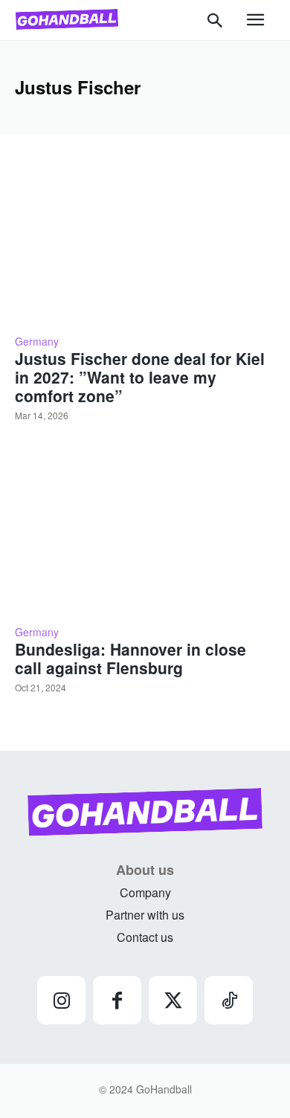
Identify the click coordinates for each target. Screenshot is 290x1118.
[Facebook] (117, 1000)
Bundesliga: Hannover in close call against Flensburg (130, 658)
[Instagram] (61, 1000)
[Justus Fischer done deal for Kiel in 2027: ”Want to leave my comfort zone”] (145, 242)
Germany (37, 341)
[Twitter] (173, 1000)
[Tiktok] (228, 1000)
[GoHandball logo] (67, 19)
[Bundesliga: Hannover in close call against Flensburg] (145, 532)
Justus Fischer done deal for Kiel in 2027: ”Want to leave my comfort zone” (140, 377)
